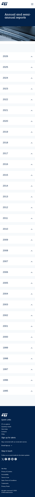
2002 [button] (5, 315)
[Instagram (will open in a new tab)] (15, 459)
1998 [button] (5, 358)
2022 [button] (5, 99)
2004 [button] (5, 293)
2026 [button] (5, 56)
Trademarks (4, 483)
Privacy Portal (5, 486)
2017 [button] (5, 153)
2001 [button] (5, 326)
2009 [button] (5, 239)
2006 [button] (5, 272)
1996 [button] (5, 380)
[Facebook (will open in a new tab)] (6, 459)
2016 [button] (5, 164)
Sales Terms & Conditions (9, 480)
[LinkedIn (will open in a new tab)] (9, 459)
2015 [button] (5, 175)
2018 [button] (5, 142)
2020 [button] (5, 121)
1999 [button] (5, 347)
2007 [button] (5, 261)
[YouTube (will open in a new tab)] (12, 459)
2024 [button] (5, 77)
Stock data (4, 429)
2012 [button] (5, 207)
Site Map (4, 468)
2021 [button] (5, 110)
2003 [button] (5, 304)
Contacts (4, 431)
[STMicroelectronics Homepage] (4, 5)
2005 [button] (5, 283)
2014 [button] (5, 185)
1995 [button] (5, 390)
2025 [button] (5, 67)
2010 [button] (5, 229)
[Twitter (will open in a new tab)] (2, 459)
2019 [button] (5, 131)
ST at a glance (5, 424)
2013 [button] (5, 196)
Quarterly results (6, 426)
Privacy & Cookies (6, 471)
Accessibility (4, 474)
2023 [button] (5, 88)
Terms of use (5, 477)
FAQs (3, 434)
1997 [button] (5, 369)
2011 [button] (5, 218)
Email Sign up (5, 445)
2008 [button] (5, 250)
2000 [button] (5, 336)
